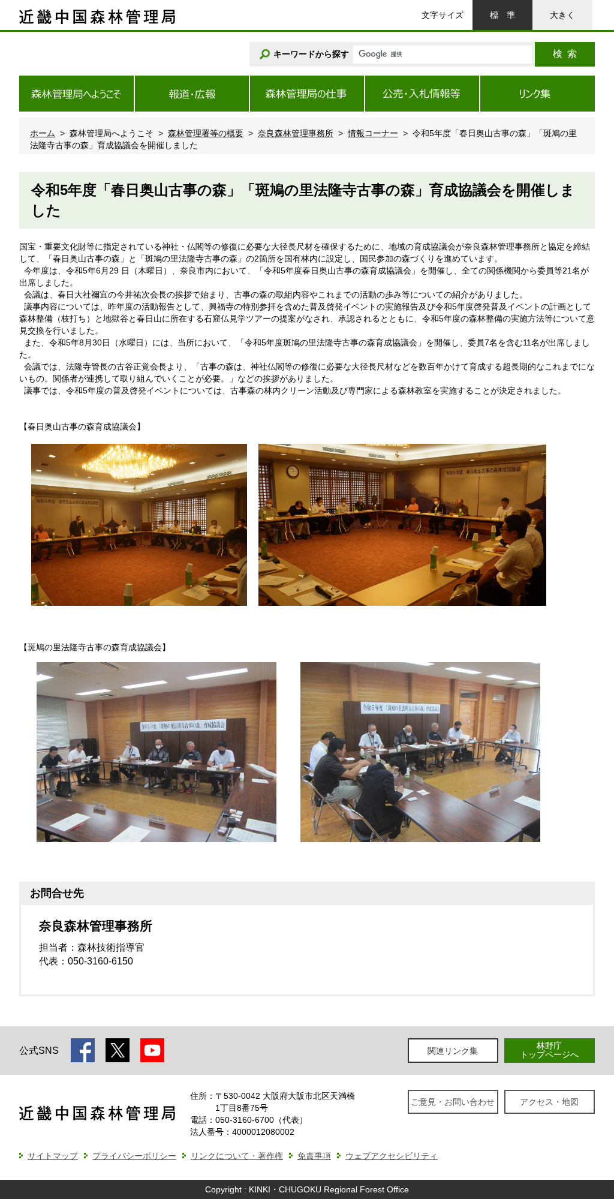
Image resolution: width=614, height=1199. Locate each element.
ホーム (42, 133)
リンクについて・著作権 (237, 1156)
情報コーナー (373, 133)
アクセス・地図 (549, 1102)
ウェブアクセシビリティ (391, 1156)
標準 (502, 15)
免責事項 (314, 1156)
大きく (562, 15)
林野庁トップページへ (549, 1050)
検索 (565, 54)
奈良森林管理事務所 (295, 133)
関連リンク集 (453, 1051)
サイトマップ (53, 1156)
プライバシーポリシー (134, 1156)
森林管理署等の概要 (205, 133)
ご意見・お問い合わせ (453, 1102)
